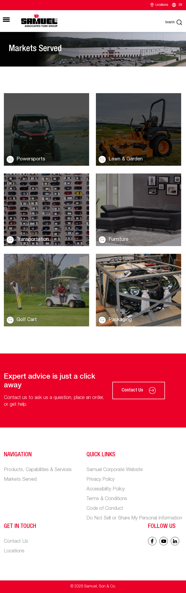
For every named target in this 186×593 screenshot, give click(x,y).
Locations (161, 5)
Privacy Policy (100, 479)
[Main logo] (39, 20)
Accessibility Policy (105, 489)
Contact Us (132, 390)
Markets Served (20, 479)
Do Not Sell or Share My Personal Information (134, 518)
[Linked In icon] (163, 541)
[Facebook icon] (152, 541)
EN (180, 5)
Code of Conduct (104, 508)
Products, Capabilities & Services (38, 470)
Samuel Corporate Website (114, 470)
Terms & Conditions (106, 499)
